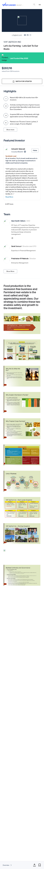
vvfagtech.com (17, 35)
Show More (10, 271)
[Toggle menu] (40, 4)
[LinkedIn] (12, 238)
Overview (6, 865)
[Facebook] (28, 35)
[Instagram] (30, 35)
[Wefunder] (9, 4)
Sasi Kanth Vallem (18, 220)
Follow (35, 150)
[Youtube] (25, 35)
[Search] (34, 4)
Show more (10, 129)
